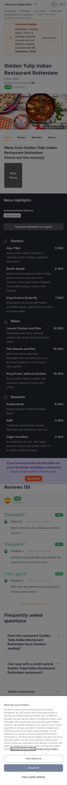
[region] (33, 740)
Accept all (33, 768)
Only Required (33, 758)
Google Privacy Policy (47, 749)
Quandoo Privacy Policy (23, 749)
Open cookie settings (33, 777)
